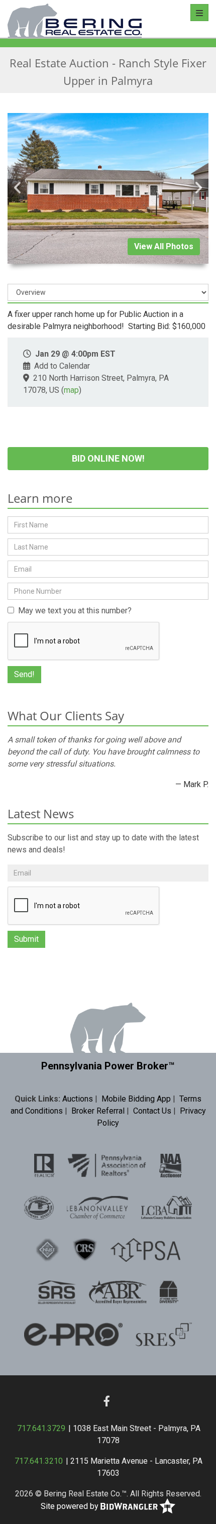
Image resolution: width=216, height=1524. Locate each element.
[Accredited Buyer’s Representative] (117, 1292)
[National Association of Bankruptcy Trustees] (47, 1250)
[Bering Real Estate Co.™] (75, 19)
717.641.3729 (41, 1428)
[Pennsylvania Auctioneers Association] (39, 1207)
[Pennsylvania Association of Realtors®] (107, 1165)
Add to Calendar (62, 366)
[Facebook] (107, 1401)
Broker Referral (98, 1111)
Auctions (77, 1099)
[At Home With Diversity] (169, 1292)
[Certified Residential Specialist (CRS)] (85, 1250)
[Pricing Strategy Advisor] (145, 1250)
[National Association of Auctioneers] (170, 1165)
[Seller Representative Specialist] (56, 1292)
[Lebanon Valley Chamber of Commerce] (97, 1207)
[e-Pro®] (73, 1334)
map (71, 390)
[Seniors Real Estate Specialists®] (163, 1334)
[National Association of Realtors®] (44, 1165)
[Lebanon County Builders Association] (166, 1207)
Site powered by (70, 1505)
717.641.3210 (39, 1461)
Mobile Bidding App (136, 1099)
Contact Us (152, 1111)
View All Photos (163, 246)
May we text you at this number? (73, 610)
